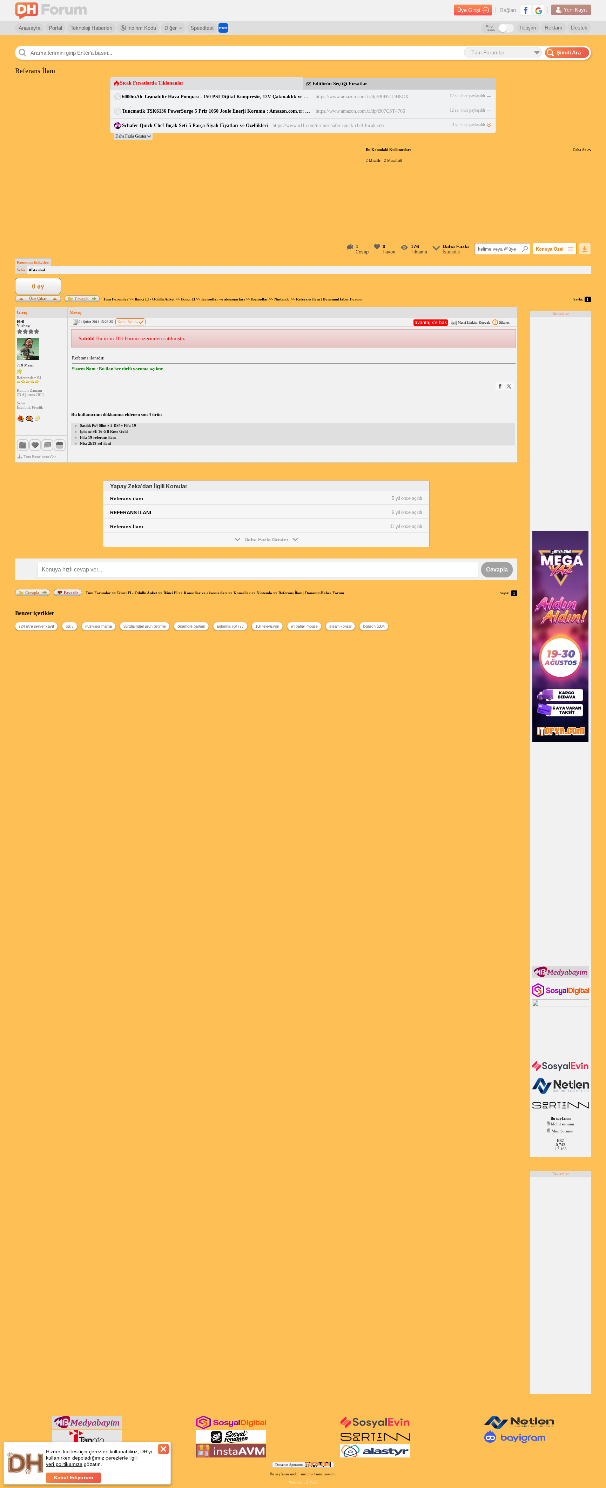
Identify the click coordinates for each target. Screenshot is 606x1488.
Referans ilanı (126, 498)
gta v (70, 626)
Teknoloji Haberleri (91, 28)
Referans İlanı (126, 526)
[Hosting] (561, 1093)
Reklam (554, 28)
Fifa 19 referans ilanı (98, 437)
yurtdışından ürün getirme (144, 626)
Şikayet (504, 322)
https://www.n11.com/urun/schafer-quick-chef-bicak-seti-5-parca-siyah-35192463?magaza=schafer (331, 125)
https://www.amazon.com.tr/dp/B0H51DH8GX (362, 96)
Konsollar (259, 299)
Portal (55, 28)
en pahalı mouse (304, 626)
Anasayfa (29, 28)
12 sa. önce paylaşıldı (467, 95)
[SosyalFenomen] (231, 1442)
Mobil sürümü (562, 1124)
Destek (579, 28)
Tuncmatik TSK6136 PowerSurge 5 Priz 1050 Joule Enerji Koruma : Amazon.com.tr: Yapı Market (216, 111)
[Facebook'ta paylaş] (500, 386)
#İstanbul (37, 270)
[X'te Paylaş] (508, 386)
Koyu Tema (490, 28)
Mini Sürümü (562, 1131)
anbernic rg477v (230, 626)
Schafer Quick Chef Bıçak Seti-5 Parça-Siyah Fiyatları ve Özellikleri (195, 125)
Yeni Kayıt (575, 10)
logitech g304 (374, 626)
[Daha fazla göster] (133, 136)
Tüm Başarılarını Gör (39, 457)
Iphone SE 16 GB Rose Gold (104, 431)
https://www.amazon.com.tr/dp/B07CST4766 (360, 111)
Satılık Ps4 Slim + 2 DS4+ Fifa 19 (108, 425)
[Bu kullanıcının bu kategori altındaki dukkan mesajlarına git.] (20, 419)
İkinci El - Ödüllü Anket (155, 299)
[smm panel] (561, 976)
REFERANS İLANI (130, 512)
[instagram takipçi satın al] (561, 996)
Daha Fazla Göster (266, 539)
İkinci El (188, 299)
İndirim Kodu (141, 28)
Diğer (170, 28)
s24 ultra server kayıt (36, 626)
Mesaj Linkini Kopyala (474, 322)
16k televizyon (267, 626)
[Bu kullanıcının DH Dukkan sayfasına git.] (29, 419)
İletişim (528, 28)
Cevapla (82, 299)
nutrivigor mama (98, 626)
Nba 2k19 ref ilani (95, 443)
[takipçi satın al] (561, 1071)
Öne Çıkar (38, 297)
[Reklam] (223, 28)
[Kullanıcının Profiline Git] (28, 349)
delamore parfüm (191, 626)
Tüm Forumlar (115, 299)
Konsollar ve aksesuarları (223, 299)
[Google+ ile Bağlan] (538, 10)
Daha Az (580, 149)
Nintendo (282, 299)
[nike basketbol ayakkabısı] (561, 1109)
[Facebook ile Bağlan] (525, 10)
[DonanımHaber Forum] (52, 10)
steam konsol (340, 626)
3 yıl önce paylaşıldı (468, 124)
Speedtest (202, 28)
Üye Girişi (468, 10)
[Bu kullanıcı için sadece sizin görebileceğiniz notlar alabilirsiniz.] (19, 372)
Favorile (71, 592)
